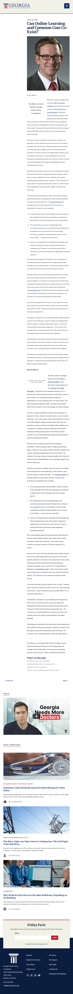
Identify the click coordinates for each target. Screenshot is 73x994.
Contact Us (53, 969)
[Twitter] (31, 975)
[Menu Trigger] (66, 5)
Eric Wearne (44, 661)
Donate (29, 955)
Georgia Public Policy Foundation (41, 664)
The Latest (30, 964)
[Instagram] (35, 975)
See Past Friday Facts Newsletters (36, 944)
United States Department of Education (43, 670)
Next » (65, 680)
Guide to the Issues (33, 960)
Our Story (52, 955)
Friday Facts (30, 969)
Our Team (52, 964)
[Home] (16, 6)
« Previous (9, 680)
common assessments (39, 228)
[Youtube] (39, 975)
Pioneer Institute (56, 202)
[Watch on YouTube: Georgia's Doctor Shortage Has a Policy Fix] (36, 716)
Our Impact (53, 960)
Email (17, 933)
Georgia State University (37, 667)
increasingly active (34, 290)
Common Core (32, 661)
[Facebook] (27, 975)
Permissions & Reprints (57, 974)
